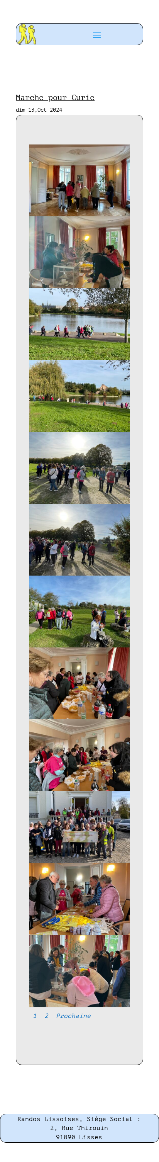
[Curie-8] (79, 717)
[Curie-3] (79, 358)
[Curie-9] (79, 789)
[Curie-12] (79, 1005)
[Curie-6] (79, 574)
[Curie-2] (79, 286)
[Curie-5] (79, 502)
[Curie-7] (79, 646)
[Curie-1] (79, 214)
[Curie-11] (79, 933)
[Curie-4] (79, 430)
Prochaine (73, 1016)
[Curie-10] (79, 861)
